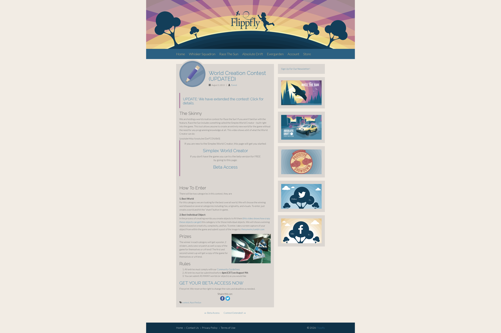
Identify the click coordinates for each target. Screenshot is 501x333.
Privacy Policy (209, 327)
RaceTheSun (195, 302)
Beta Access (225, 167)
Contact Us (192, 327)
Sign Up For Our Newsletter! (295, 68)
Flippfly (321, 327)
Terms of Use (228, 327)
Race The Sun (228, 54)
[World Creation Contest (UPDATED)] (192, 74)
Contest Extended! (235, 312)
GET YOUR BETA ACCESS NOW (211, 283)
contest (185, 302)
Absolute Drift (252, 54)
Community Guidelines (228, 269)
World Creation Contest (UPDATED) (237, 76)
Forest (234, 85)
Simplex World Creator (225, 150)
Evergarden (275, 54)
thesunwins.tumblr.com (252, 229)
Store (307, 54)
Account (293, 54)
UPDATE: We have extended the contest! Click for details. (223, 101)
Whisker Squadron (202, 54)
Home (180, 54)
